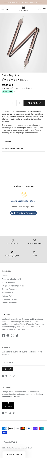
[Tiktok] (17, 335)
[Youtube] (7, 335)
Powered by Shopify (26, 448)
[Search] (8, 9)
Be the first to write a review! (23, 213)
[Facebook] (3, 335)
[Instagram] (12, 335)
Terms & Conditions (9, 289)
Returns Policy (7, 296)
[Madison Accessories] (23, 9)
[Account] (38, 9)
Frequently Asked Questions (13, 285)
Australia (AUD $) (11, 442)
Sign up (7, 369)
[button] (14, 454)
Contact (5, 275)
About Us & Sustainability (12, 279)
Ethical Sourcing (8, 282)
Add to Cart (34, 103)
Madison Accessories (13, 448)
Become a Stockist (9, 302)
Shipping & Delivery (9, 299)
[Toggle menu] (3, 9)
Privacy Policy (7, 292)
